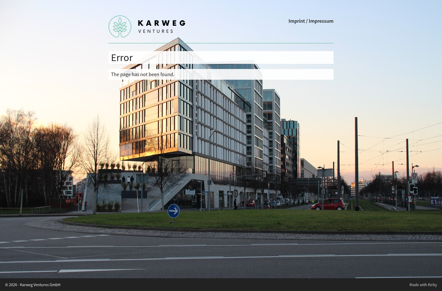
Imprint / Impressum (311, 21)
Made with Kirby (423, 284)
